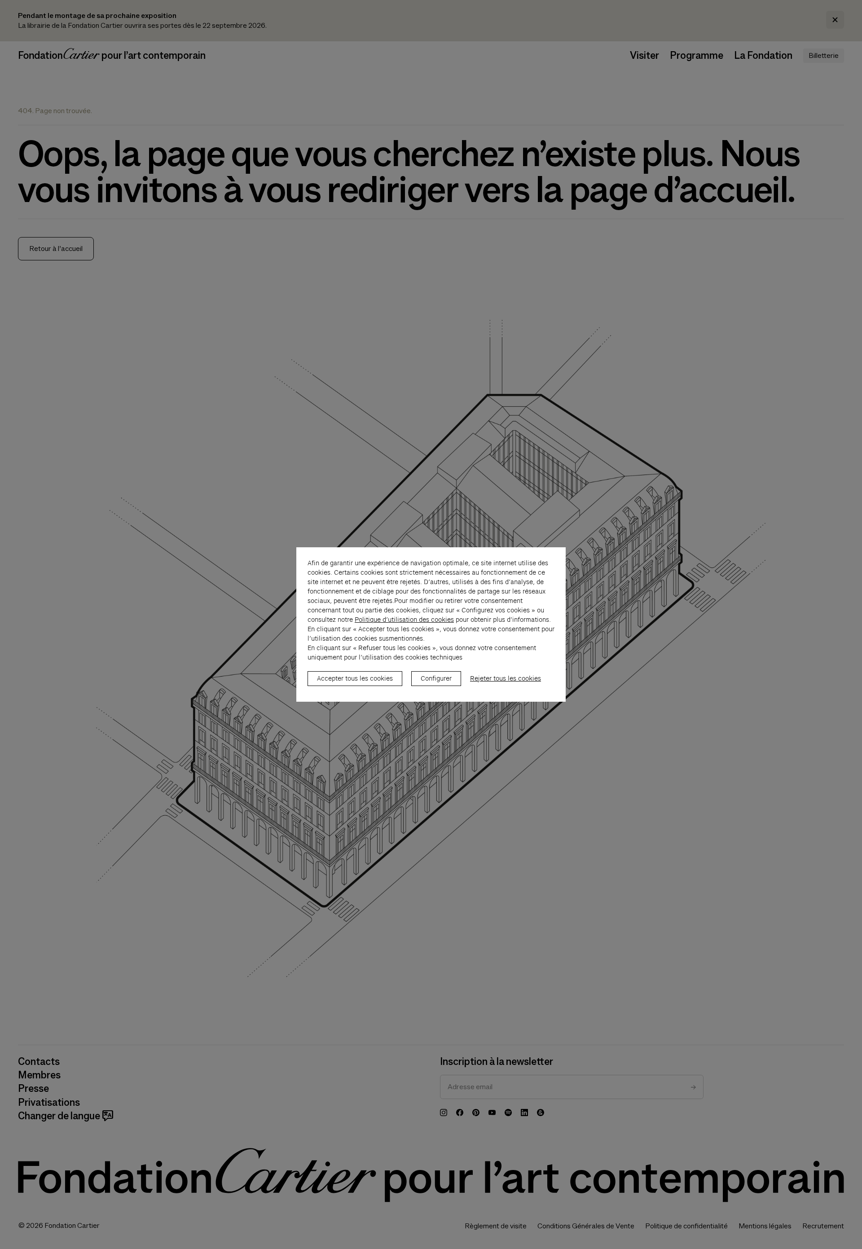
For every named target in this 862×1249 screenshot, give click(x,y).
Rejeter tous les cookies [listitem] (505, 678)
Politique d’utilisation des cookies (404, 619)
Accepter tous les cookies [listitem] (355, 678)
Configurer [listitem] (436, 678)
